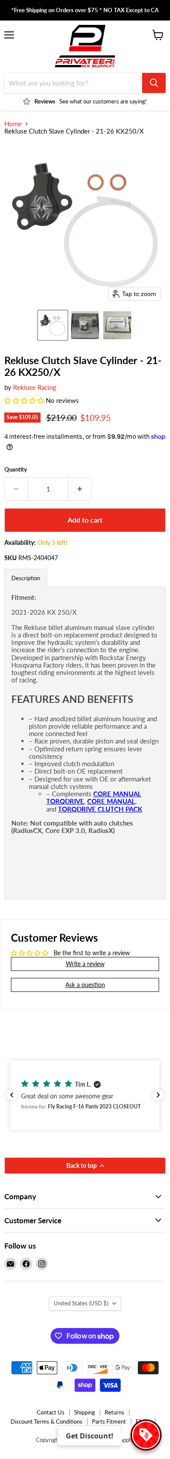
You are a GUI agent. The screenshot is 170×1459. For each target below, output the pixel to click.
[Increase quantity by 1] (80, 489)
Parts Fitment (109, 1421)
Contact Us (51, 1412)
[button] (53, 325)
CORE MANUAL (111, 801)
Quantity (15, 469)
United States (81, 1303)
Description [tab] (25, 578)
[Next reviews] (158, 1095)
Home (13, 123)
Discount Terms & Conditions (46, 1421)
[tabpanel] (85, 743)
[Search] (154, 83)
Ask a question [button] (85, 984)
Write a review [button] (85, 963)
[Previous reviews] (11, 1095)
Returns (114, 1412)
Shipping (84, 1412)
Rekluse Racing (34, 387)
